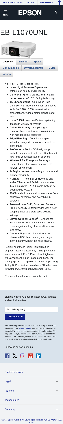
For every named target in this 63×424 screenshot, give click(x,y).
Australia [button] (8, 2)
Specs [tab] (37, 61)
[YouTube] (30, 355)
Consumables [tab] (11, 68)
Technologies (12, 400)
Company (10, 409)
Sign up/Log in (46, 2)
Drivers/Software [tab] (33, 68)
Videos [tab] (7, 74)
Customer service (14, 372)
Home (19, 2)
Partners (9, 390)
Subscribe (14, 316)
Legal (8, 381)
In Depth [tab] (23, 61)
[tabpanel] (31, 180)
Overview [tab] (8, 61)
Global (31, 2)
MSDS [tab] (52, 68)
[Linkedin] (38, 355)
